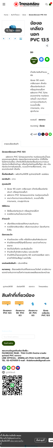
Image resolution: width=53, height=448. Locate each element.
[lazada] (18, 368)
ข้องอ (24, 15)
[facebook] (4, 368)
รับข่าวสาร (8, 343)
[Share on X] (43, 134)
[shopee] (13, 368)
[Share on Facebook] (39, 134)
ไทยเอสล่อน (43, 286)
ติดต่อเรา (34, 60)
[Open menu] (3, 4)
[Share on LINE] (50, 134)
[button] (46, 4)
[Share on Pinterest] (46, 134)
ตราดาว (42, 119)
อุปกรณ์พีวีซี (8, 286)
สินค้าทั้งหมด (15, 15)
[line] (9, 368)
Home (6, 15)
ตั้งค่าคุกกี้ (40, 440)
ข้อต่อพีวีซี (21, 286)
